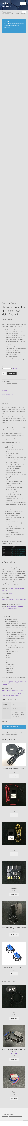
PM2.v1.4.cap (10, 681)
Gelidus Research (6, 5)
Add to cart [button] (14, 776)
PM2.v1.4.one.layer (18, 681)
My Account (4, 1123)
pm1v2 (10, 593)
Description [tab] (4, 390)
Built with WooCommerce (15, 1116)
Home (4, 12)
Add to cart (12, 373)
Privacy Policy (5, 1116)
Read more (14, 815)
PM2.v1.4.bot (12, 683)
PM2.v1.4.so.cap (6, 684)
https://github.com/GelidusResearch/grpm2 (12, 690)
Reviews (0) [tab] (4, 398)
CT (2, 366)
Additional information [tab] (7, 394)
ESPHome (9, 12)
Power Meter (14, 383)
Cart (21, 1122)
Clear (16, 368)
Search (14, 1123)
